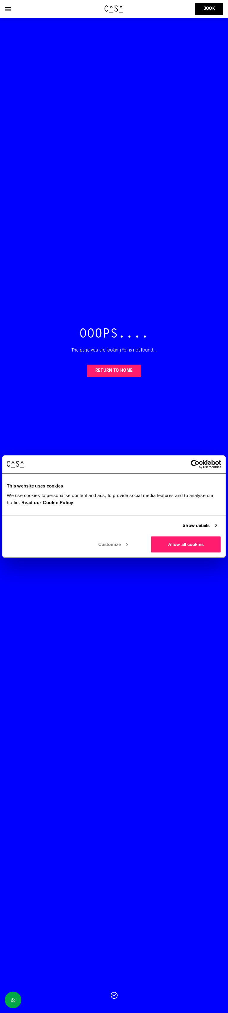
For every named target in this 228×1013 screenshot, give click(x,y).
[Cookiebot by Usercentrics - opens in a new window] (195, 464)
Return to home (114, 370)
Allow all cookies (186, 544)
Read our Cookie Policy (47, 502)
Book (209, 9)
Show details (196, 525)
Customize (109, 544)
